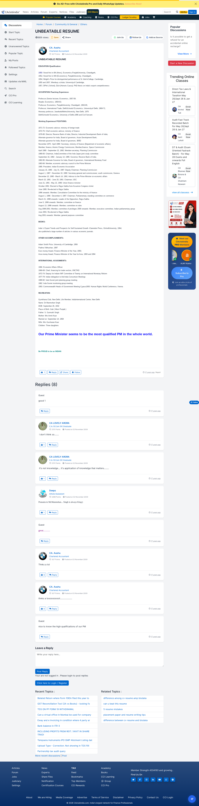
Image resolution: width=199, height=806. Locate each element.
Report (158, 372)
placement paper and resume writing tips (124, 714)
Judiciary (16, 781)
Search (12, 88)
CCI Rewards (78, 785)
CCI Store (93, 12)
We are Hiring (45, 797)
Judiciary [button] (81, 12)
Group (107, 781)
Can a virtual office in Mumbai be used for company (64, 714)
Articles (16, 768)
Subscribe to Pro (182, 275)
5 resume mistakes (113, 709)
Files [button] (71, 12)
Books (101, 17)
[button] (176, 12)
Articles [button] (35, 12)
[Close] (196, 4)
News (44, 768)
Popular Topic (16, 53)
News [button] (26, 12)
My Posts (13, 60)
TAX (73, 768)
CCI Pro (114, 17)
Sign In (192, 12)
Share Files (47, 776)
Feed (73, 772)
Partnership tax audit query (51, 751)
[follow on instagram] (146, 780)
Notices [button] (63, 12)
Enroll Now (188, 108)
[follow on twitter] (133, 780)
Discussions (15, 25)
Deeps (52, 490)
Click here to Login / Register (52, 683)
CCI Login (168, 797)
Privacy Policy (135, 797)
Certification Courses (52, 785)
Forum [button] (44, 12)
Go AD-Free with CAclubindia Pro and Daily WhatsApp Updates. (99, 3)
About (29, 797)
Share (65, 372)
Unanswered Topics (19, 46)
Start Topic (14, 32)
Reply (54, 372)
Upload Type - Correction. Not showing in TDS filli (63, 745)
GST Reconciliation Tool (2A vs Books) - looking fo (63, 703)
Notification (48, 781)
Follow (77, 372)
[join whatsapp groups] (166, 780)
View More (183, 53)
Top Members (78, 781)
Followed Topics (17, 67)
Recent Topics (16, 39)
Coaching (87, 17)
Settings (13, 74)
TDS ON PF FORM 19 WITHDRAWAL (55, 709)
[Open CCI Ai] (192, 799)
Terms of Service (100, 797)
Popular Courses (53, 17)
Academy (72, 17)
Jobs (147, 17)
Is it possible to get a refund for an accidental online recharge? (181, 41)
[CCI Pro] (182, 214)
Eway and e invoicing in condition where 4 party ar (63, 720)
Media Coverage (64, 797)
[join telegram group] (172, 780)
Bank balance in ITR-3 (48, 725)
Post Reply (42, 671)
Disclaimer (118, 797)
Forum (15, 772)
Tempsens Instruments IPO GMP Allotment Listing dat (64, 740)
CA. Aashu (55, 47)
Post (64, 755)
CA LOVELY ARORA (59, 423)
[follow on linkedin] (153, 780)
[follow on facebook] (140, 780)
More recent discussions (47, 755)
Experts (46, 772)
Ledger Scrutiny (129, 17)
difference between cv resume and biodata (125, 720)
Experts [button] (53, 12)
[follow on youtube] (159, 780)
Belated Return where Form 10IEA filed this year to (63, 698)
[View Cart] (155, 17)
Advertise (82, 797)
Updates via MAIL (18, 81)
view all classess (180, 192)
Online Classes (182, 79)
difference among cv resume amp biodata (124, 698)
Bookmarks (77, 776)
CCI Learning (15, 102)
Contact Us (153, 797)
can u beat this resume (115, 703)
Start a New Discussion (182, 63)
